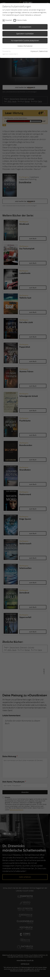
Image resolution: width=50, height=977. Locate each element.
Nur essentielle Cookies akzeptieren (25, 40)
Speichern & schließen (25, 33)
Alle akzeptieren (25, 27)
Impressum (34, 51)
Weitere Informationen (25, 46)
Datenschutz (43, 51)
